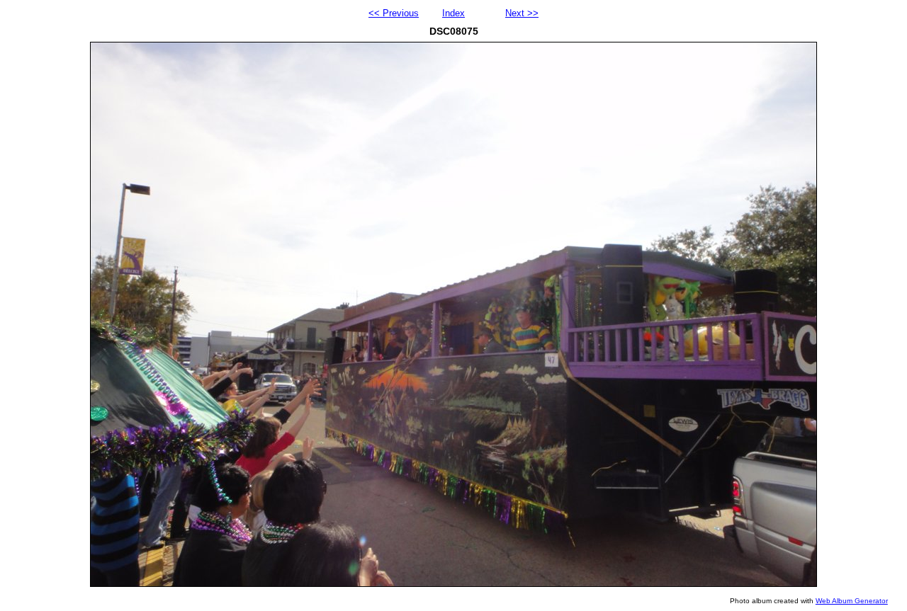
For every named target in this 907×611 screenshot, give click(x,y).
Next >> (522, 13)
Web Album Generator (852, 601)
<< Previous (393, 13)
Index (453, 13)
